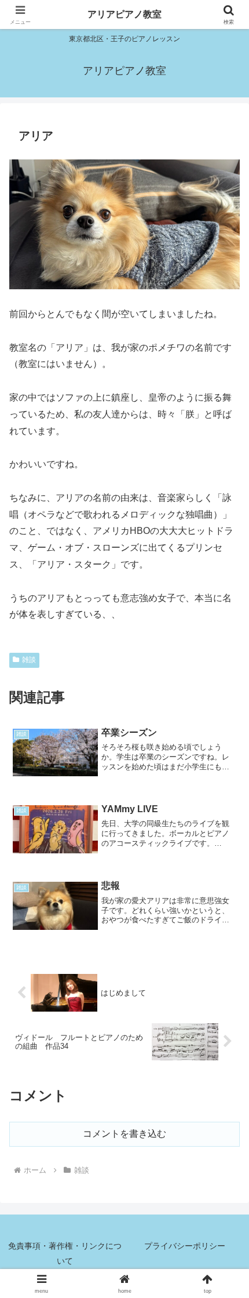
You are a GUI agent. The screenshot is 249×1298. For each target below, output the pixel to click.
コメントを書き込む (124, 1134)
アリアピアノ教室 (124, 14)
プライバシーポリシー (184, 1245)
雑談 (29, 660)
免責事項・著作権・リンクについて (65, 1253)
